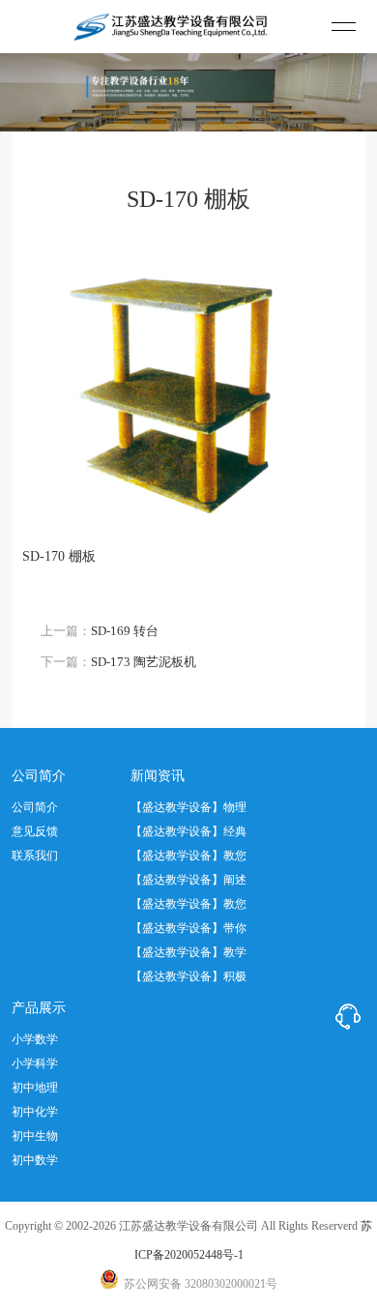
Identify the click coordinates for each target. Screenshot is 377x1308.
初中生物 (35, 1136)
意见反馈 (35, 831)
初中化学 (35, 1112)
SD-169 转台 (125, 631)
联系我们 (35, 855)
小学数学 (35, 1039)
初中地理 (35, 1087)
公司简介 (35, 807)
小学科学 (35, 1063)
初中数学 (35, 1160)
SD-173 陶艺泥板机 (143, 661)
